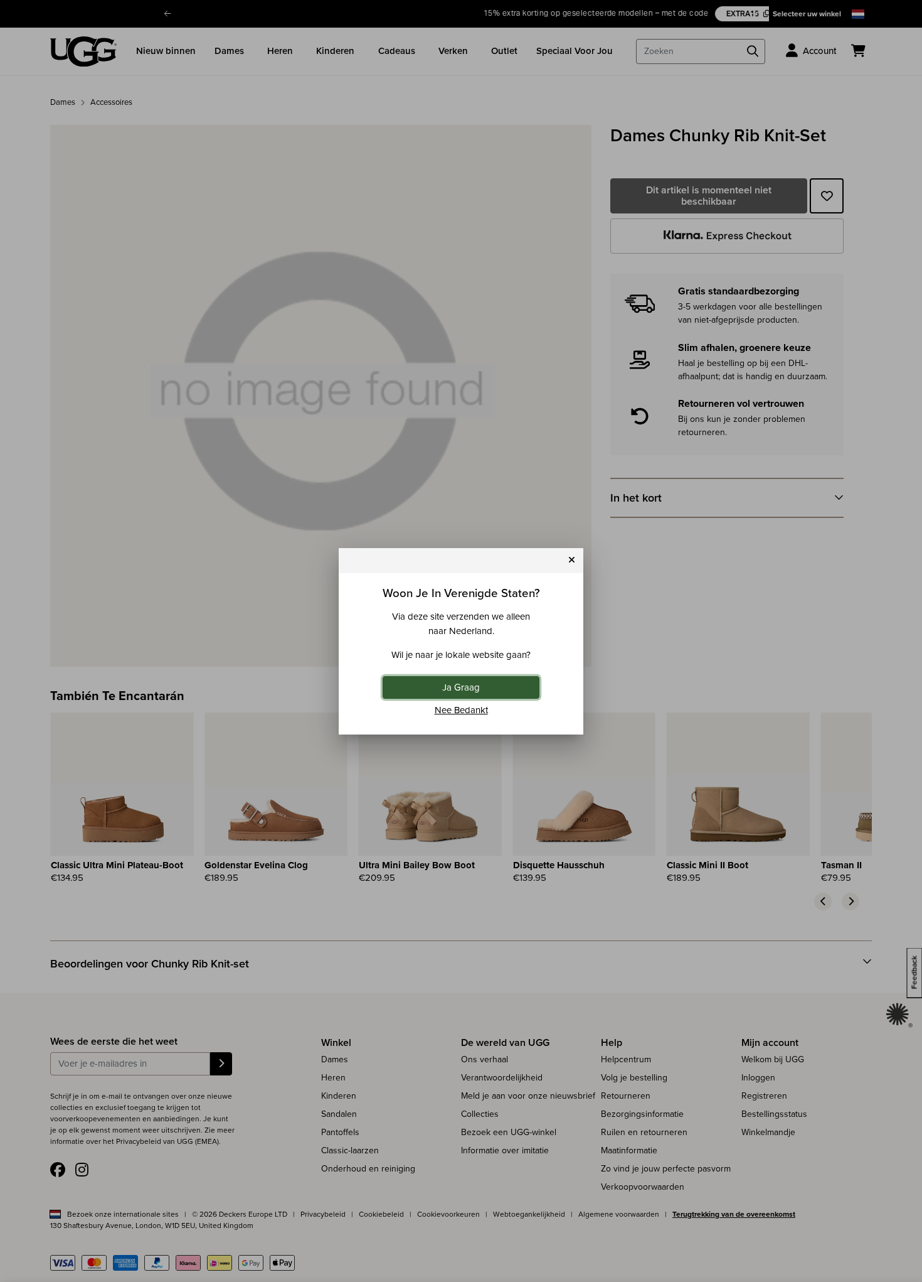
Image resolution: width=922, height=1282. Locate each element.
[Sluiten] (571, 560)
